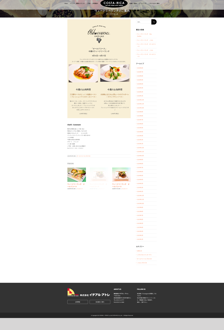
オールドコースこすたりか (83, 156)
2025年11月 (140, 104)
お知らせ (139, 251)
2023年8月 (140, 211)
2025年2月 (140, 140)
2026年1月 (140, 96)
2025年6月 (140, 124)
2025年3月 (140, 135)
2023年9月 (140, 207)
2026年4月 (140, 84)
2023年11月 (140, 199)
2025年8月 (140, 116)
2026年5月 (140, 80)
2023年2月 (140, 235)
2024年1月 (140, 191)
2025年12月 (140, 100)
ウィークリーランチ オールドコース (76, 174)
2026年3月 (140, 88)
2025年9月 (140, 112)
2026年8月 (140, 68)
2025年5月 (140, 128)
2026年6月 (140, 76)
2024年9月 (140, 159)
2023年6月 (140, 219)
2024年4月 (140, 179)
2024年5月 (140, 175)
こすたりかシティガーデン (144, 255)
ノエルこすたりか (142, 263)
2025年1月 (140, 143)
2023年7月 (140, 215)
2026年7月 (140, 72)
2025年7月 (140, 120)
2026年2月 (140, 92)
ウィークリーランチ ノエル (145, 40)
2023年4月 (140, 227)
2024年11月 (140, 151)
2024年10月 (140, 155)
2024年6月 (140, 171)
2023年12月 (140, 195)
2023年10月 (140, 203)
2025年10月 (140, 108)
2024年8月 (140, 163)
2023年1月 (140, 239)
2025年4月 (140, 132)
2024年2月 (140, 187)
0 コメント (80, 188)
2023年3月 (140, 231)
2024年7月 (140, 167)
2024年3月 (140, 183)
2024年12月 (140, 147)
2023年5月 (140, 223)
